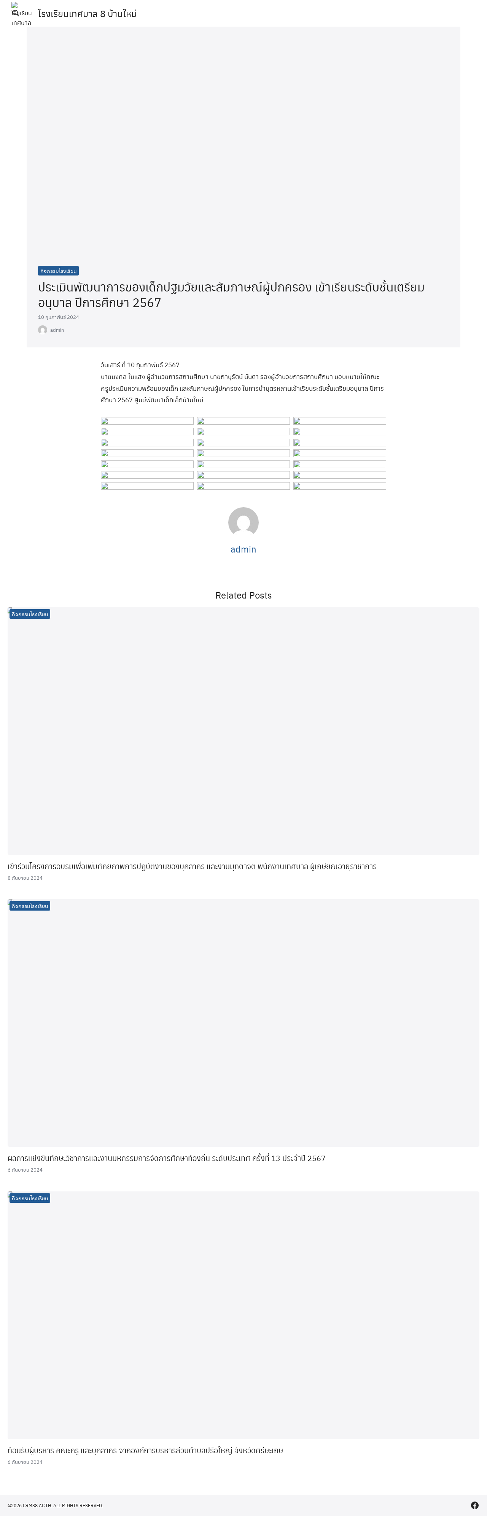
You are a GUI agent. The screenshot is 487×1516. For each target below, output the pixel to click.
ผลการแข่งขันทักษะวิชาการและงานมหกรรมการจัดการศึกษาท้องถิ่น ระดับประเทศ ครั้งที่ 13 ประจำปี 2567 (167, 1158)
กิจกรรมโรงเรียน (58, 270)
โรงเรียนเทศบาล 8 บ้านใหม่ (87, 13)
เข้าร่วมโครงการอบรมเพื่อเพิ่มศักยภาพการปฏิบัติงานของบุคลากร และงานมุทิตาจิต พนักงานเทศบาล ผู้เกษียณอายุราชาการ (192, 866)
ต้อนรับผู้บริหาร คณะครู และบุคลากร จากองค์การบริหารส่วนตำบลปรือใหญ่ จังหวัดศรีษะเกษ (145, 1450)
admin (57, 329)
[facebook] (474, 1505)
